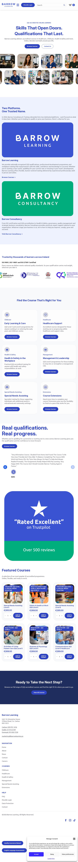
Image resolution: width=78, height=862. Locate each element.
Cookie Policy (51, 858)
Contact (5, 758)
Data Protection (8, 803)
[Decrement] (5, 615)
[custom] (74, 820)
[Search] (64, 5)
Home (4, 747)
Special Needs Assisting (10, 784)
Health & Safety (7, 777)
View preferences (68, 854)
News (4, 754)
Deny (52, 854)
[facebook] (65, 820)
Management (7, 780)
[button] (74, 839)
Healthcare (6, 773)
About (4, 751)
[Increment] (10, 615)
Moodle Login (7, 800)
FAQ (3, 796)
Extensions (6, 787)
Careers (5, 761)
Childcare (5, 770)
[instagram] (70, 820)
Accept (36, 854)
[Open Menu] (18, 4)
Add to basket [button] (18, 615)
